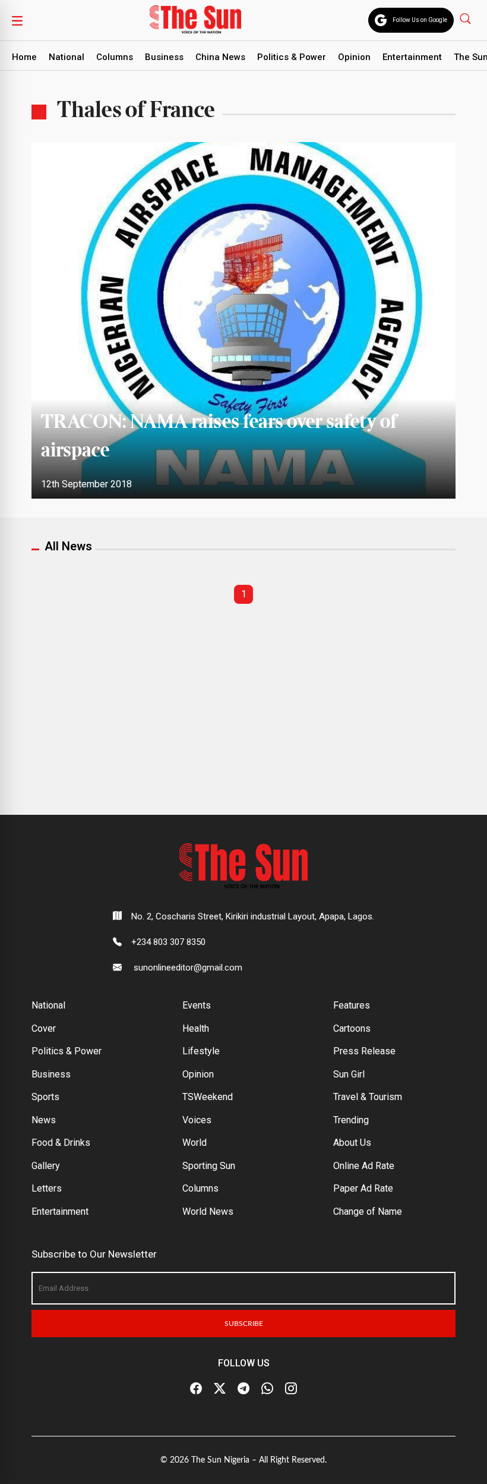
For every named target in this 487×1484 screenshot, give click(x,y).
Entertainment (412, 57)
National (66, 57)
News (43, 1120)
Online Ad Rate (363, 1165)
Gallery (45, 1165)
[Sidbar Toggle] (17, 20)
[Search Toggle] (466, 18)
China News (220, 57)
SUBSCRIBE (243, 1323)
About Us (352, 1142)
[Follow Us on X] (220, 1389)
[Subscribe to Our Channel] (243, 1389)
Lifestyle (201, 1051)
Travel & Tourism (367, 1096)
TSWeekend (207, 1096)
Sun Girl (349, 1074)
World (194, 1142)
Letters (46, 1188)
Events (196, 1005)
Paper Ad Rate (363, 1188)
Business (164, 57)
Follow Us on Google (420, 20)
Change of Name (367, 1211)
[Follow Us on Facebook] (196, 1389)
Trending (351, 1120)
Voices (196, 1120)
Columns (114, 57)
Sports (45, 1096)
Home (24, 57)
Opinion (354, 57)
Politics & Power (291, 57)
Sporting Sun (208, 1165)
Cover (43, 1028)
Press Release (364, 1051)
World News (207, 1211)
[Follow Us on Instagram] (291, 1389)
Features (351, 1005)
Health (195, 1028)
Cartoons (352, 1028)
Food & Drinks (60, 1142)
